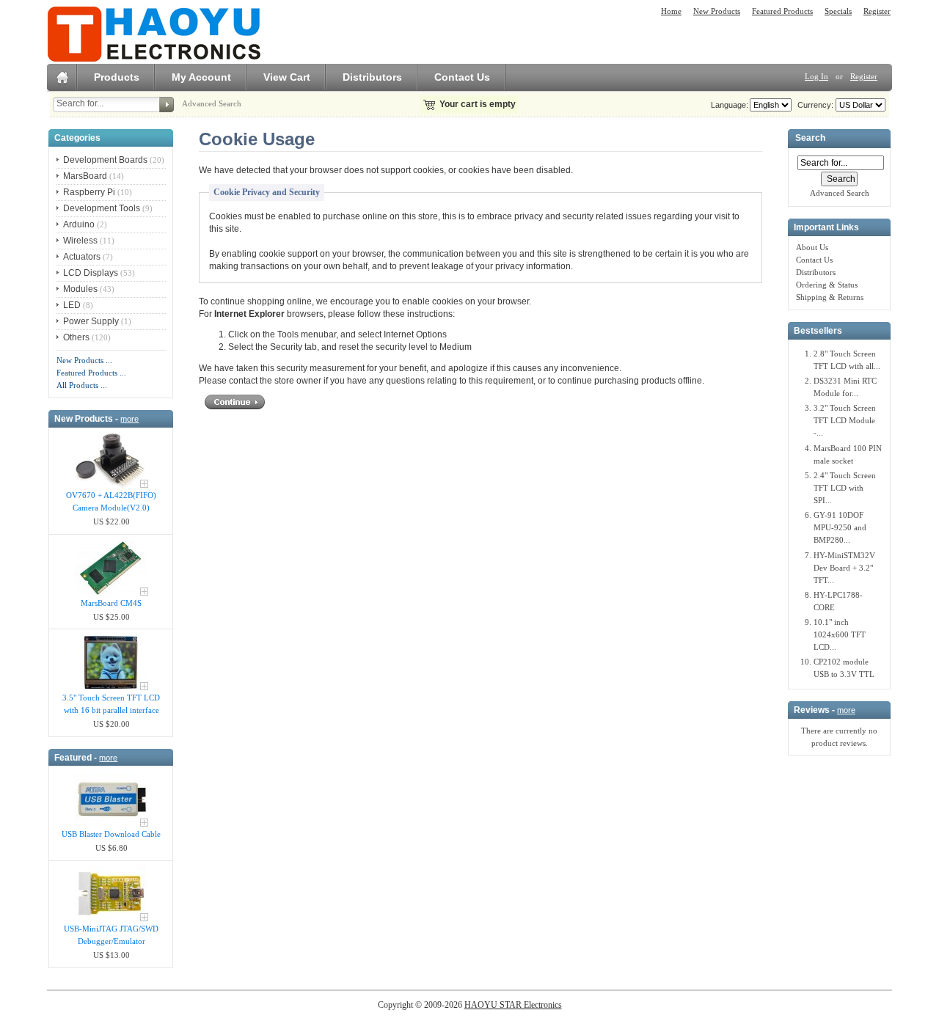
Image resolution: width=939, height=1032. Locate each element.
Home (671, 11)
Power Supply (91, 321)
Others (76, 337)
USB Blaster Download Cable (111, 834)
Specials (838, 11)
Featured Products (782, 11)
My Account (201, 77)
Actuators (82, 257)
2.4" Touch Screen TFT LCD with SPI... (845, 488)
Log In (816, 76)
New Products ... (84, 360)
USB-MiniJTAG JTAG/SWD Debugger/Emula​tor (111, 934)
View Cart (286, 77)
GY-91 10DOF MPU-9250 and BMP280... (840, 527)
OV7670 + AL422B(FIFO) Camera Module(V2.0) (111, 501)
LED (72, 305)
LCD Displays (90, 273)
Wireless (80, 240)
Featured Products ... (91, 372)
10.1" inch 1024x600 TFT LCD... (840, 634)
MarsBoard (85, 176)
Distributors (372, 77)
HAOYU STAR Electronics (513, 1005)
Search (810, 138)
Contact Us (462, 77)
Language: (729, 104)
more (129, 418)
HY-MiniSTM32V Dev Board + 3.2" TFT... (844, 568)
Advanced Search (211, 103)
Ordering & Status (827, 284)
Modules (80, 289)
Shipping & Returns (829, 297)
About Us (812, 247)
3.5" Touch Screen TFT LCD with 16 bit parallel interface (111, 703)
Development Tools (101, 208)
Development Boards (105, 160)
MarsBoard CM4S (111, 603)
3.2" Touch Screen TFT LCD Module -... (845, 420)
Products (116, 77)
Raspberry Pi (89, 192)
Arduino (79, 224)
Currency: (813, 104)
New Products (716, 11)
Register (877, 11)
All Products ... (81, 385)
